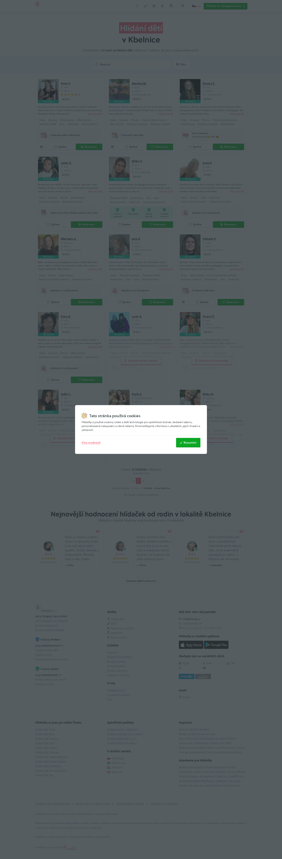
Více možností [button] (91, 442)
